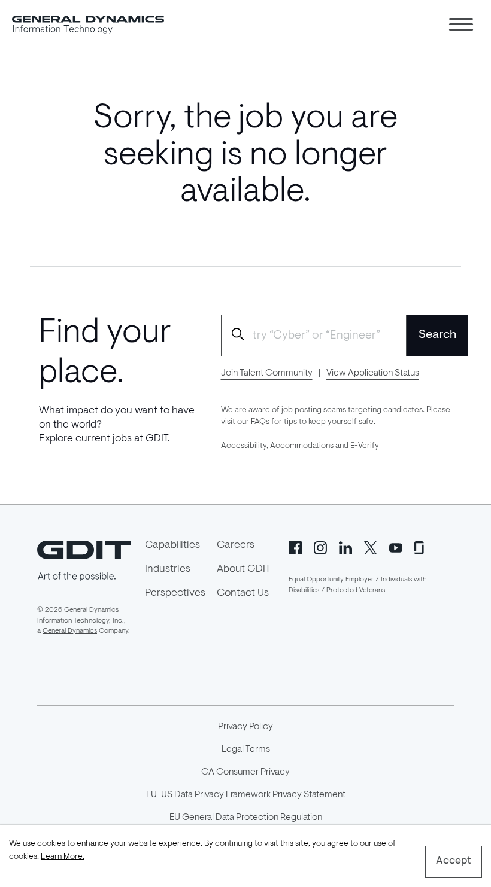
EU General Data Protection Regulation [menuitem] (245, 817)
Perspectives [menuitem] (175, 593)
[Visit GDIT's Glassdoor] (421, 546)
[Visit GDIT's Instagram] (320, 546)
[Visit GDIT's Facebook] (295, 546)
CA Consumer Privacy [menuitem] (245, 772)
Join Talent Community (267, 373)
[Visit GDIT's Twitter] (370, 546)
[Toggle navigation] (461, 24)
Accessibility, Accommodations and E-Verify (300, 446)
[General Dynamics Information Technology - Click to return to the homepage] (88, 24)
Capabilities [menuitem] (172, 545)
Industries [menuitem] (167, 569)
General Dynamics (70, 631)
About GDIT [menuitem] (244, 569)
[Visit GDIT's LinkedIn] (345, 546)
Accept (453, 861)
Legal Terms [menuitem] (246, 749)
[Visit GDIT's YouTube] (395, 546)
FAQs (260, 422)
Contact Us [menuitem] (243, 593)
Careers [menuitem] (235, 545)
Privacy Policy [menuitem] (245, 726)
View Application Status (372, 373)
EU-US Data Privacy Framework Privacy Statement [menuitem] (245, 795)
